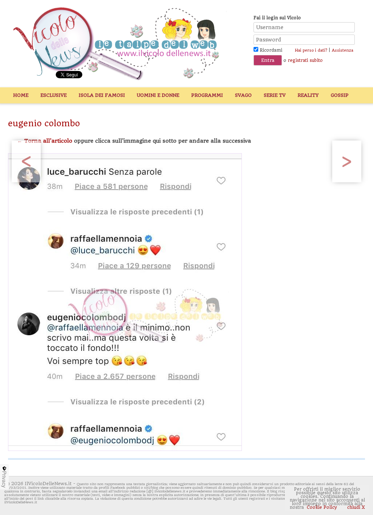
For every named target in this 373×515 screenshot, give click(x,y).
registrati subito (305, 60)
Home (20, 95)
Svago (243, 95)
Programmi (207, 95)
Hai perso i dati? (311, 50)
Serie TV (275, 95)
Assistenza (342, 50)
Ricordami (270, 50)
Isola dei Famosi (102, 95)
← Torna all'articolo (44, 141)
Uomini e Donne (158, 95)
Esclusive (53, 95)
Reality (308, 95)
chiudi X (355, 507)
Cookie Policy (322, 507)
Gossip (340, 95)
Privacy (4, 479)
